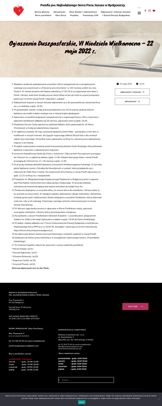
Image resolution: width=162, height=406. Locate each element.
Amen (81, 402)
